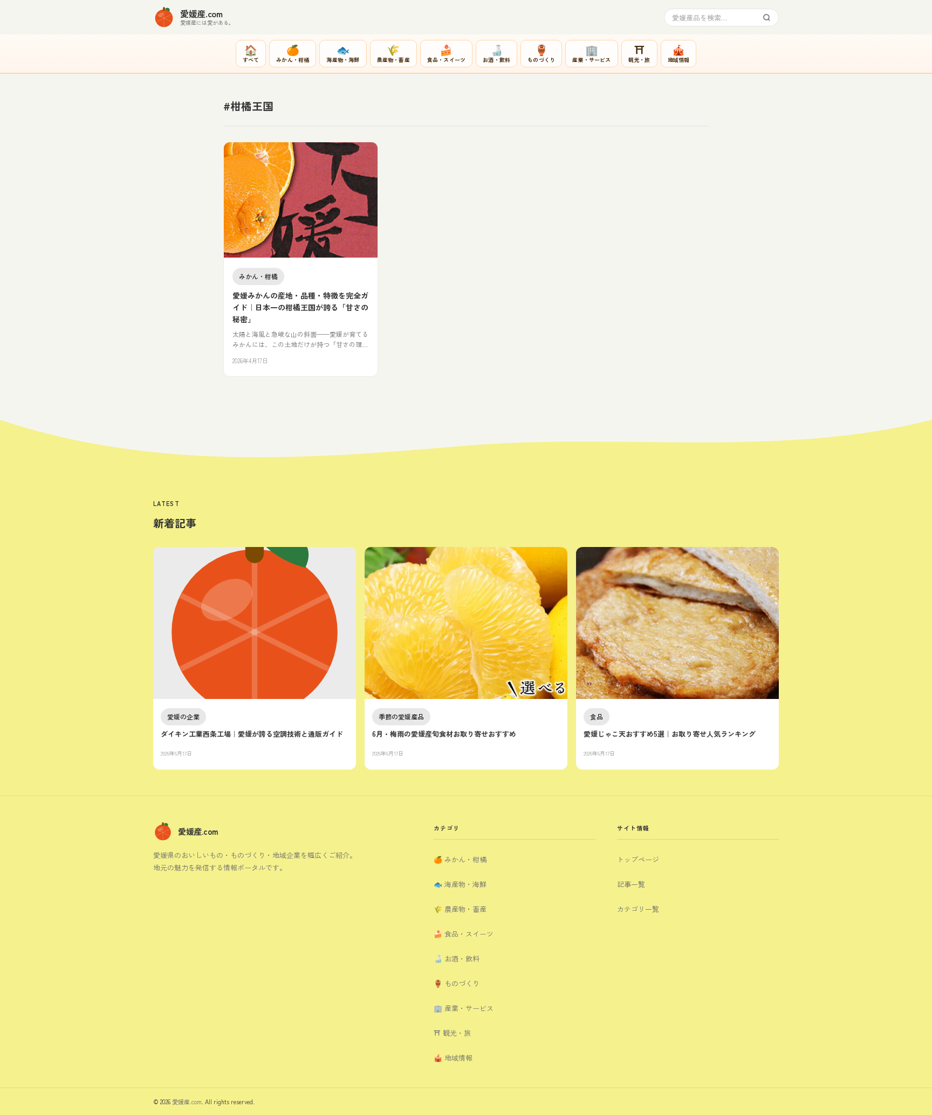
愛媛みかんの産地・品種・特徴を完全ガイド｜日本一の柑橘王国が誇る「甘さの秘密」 (300, 307)
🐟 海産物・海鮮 (460, 884)
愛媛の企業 (183, 716)
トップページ (638, 859)
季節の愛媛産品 (401, 716)
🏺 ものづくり (456, 983)
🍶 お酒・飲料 (456, 958)
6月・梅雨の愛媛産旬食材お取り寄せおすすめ (444, 734)
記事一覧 (631, 884)
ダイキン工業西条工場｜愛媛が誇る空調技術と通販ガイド (252, 734)
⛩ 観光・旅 (452, 1033)
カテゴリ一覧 (638, 909)
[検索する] (767, 17)
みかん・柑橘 (258, 276)
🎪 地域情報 (453, 1057)
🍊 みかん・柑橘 (460, 859)
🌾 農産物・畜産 (460, 909)
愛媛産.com (187, 1101)
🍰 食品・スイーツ (464, 934)
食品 (596, 716)
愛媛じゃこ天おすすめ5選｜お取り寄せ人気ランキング (670, 734)
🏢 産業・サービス (464, 1008)
